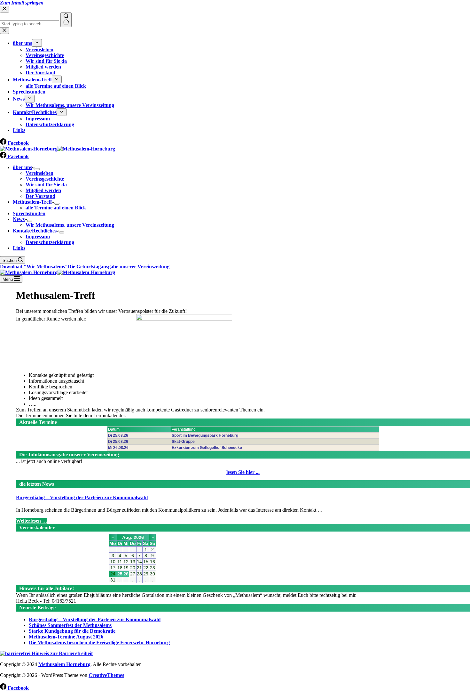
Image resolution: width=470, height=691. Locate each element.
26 (126, 573)
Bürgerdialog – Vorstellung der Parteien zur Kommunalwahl (82, 497)
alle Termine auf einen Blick (56, 207)
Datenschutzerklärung (50, 242)
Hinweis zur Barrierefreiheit (61, 653)
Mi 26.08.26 (118, 447)
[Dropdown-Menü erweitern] (37, 169)
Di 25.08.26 (118, 435)
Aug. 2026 (133, 537)
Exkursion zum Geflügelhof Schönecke (207, 447)
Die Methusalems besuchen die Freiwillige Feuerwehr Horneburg (99, 642)
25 (119, 573)
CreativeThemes (106, 675)
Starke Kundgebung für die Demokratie (72, 631)
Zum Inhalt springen (21, 2)
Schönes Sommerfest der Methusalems (70, 625)
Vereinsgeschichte (45, 179)
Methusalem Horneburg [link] (64, 664)
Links (19, 248)
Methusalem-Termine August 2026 (66, 636)
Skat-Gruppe (183, 441)
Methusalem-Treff (32, 202)
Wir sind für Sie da (46, 184)
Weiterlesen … (31, 521)
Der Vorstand (40, 196)
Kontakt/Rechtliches (35, 230)
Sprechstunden (29, 213)
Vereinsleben (39, 173)
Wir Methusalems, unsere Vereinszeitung (70, 225)
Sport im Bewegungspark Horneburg (205, 435)
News (19, 219)
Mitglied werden (43, 190)
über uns (22, 167)
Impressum (38, 236)
